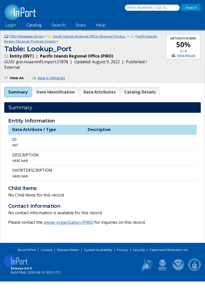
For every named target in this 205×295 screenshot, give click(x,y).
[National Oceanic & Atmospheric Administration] (178, 270)
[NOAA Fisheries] (162, 270)
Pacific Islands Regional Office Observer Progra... (89, 36)
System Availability (98, 250)
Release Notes (68, 250)
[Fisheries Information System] (146, 270)
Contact (46, 250)
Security (139, 250)
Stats (81, 25)
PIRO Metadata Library (27, 36)
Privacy (122, 250)
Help (101, 25)
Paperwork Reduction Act (169, 250)
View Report (186, 55)
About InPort (26, 250)
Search (59, 25)
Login (10, 25)
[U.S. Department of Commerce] (194, 270)
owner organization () (69, 222)
